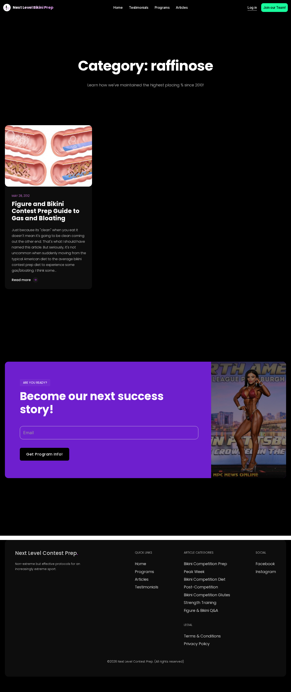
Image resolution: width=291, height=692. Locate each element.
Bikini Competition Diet (204, 579)
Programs (144, 571)
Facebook (265, 563)
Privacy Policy (197, 643)
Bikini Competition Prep (205, 563)
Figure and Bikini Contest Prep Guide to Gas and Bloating (45, 211)
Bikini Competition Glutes (207, 595)
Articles (141, 579)
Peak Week (194, 571)
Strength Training (200, 602)
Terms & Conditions (202, 636)
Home (140, 563)
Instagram (266, 571)
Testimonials (146, 587)
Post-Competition (201, 587)
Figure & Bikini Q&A (201, 610)
